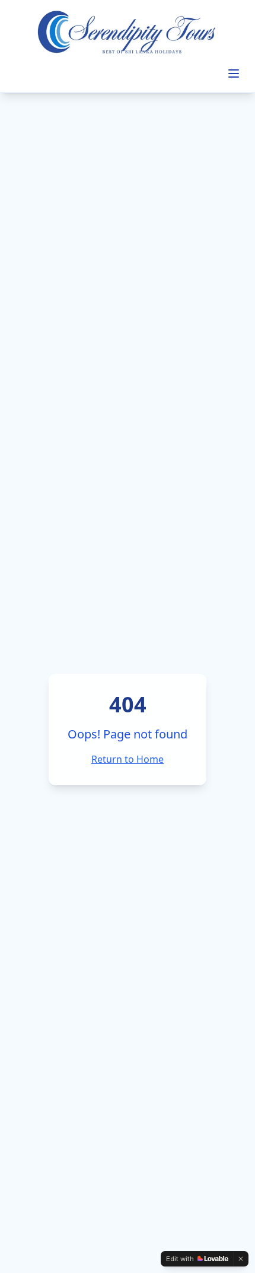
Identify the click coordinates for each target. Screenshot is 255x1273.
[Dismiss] (241, 1259)
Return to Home (127, 759)
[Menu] (234, 73)
